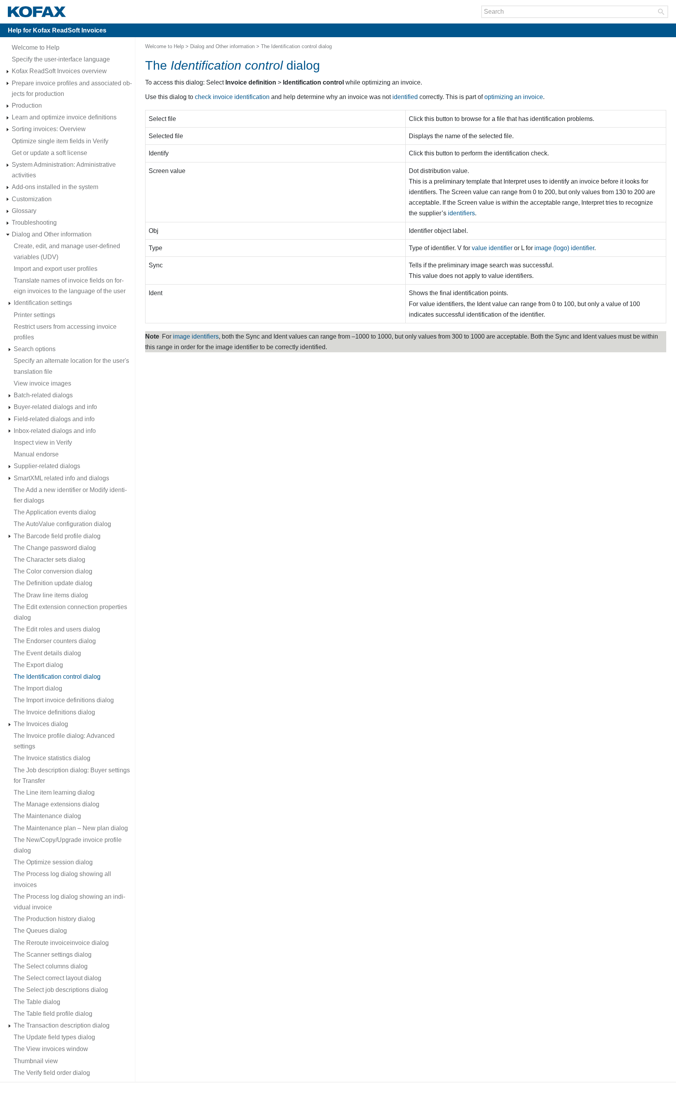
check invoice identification (232, 97)
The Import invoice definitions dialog (64, 700)
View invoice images (42, 383)
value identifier (492, 248)
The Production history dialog (54, 919)
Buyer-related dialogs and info (55, 407)
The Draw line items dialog (51, 595)
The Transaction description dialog (62, 1025)
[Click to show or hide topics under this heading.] (8, 72)
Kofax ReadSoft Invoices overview (59, 71)
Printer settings (34, 315)
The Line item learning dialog (54, 792)
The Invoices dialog (41, 724)
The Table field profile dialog (53, 1013)
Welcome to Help (35, 47)
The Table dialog (37, 1002)
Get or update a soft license (49, 153)
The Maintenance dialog (47, 816)
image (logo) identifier (564, 248)
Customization (32, 199)
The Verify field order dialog (52, 1072)
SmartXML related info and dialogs (61, 478)
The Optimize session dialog (53, 862)
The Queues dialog (40, 930)
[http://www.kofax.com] (37, 12)
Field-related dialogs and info (54, 419)
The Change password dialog (55, 547)
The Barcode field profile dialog (57, 536)
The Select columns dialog (51, 966)
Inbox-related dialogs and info (55, 430)
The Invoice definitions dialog (54, 712)
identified (405, 97)
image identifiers (196, 336)
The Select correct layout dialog (57, 978)
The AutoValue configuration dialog (62, 524)
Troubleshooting (34, 222)
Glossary (24, 210)
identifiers (461, 213)
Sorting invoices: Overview (49, 129)
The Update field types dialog (54, 1037)
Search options (35, 349)
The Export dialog (38, 665)
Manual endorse (36, 454)
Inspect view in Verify (43, 442)
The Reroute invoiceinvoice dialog (61, 942)
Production (27, 105)
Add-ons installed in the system (55, 187)
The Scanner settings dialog (53, 954)
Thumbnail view (36, 1061)
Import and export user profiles (55, 268)
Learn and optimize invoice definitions (64, 117)
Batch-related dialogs (43, 395)
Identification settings (43, 302)
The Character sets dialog (49, 559)
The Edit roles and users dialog (57, 629)
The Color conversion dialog (53, 571)
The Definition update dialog (53, 583)
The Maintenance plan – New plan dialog (71, 828)
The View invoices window (51, 1049)
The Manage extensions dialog (56, 804)
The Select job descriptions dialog (61, 989)
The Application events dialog (55, 512)
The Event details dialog (47, 653)
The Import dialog (38, 688)
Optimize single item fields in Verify (60, 141)
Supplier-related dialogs (47, 466)
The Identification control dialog (57, 676)
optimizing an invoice (513, 97)
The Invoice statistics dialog (52, 758)
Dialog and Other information (52, 234)
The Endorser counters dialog (55, 641)
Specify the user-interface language (61, 59)
